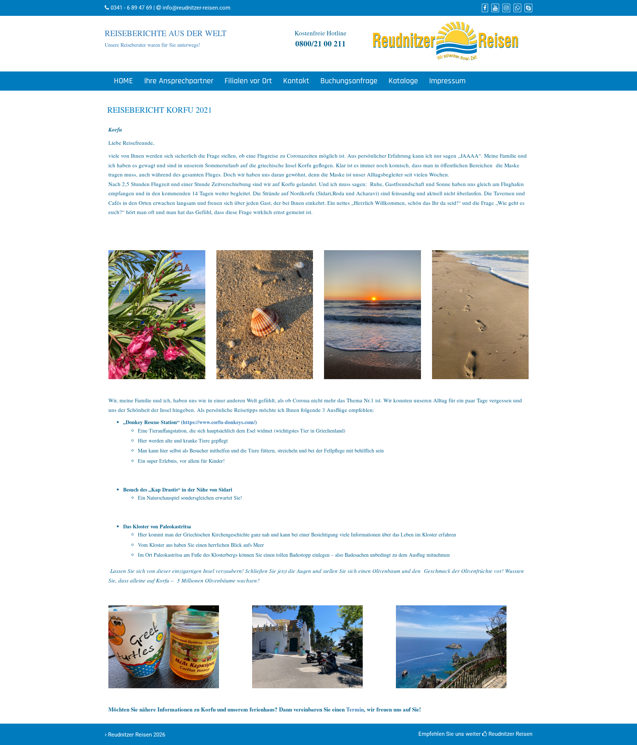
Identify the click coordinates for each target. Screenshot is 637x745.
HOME (123, 81)
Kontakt (296, 81)
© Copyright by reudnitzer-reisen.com (318, 733)
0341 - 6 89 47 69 (131, 7)
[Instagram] (505, 8)
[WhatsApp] (516, 8)
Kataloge (403, 81)
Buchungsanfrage (348, 81)
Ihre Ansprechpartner (178, 81)
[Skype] (527, 8)
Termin (355, 709)
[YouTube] (494, 8)
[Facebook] (484, 8)
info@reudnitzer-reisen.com (196, 7)
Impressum (447, 81)
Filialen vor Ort (248, 81)
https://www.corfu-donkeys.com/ (219, 422)
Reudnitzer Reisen (509, 734)
